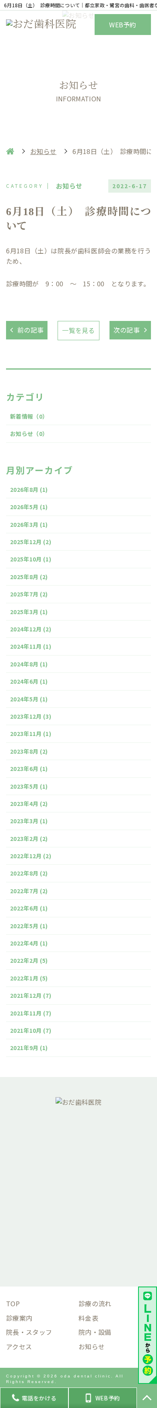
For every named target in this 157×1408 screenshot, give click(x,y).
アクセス (19, 1346)
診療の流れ (95, 1303)
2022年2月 (29, 960)
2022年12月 (30, 856)
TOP (13, 1303)
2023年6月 (29, 769)
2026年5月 (29, 507)
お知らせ (29, 434)
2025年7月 (29, 594)
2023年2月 (29, 839)
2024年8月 (29, 664)
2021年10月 (30, 1030)
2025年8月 (29, 577)
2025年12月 (30, 542)
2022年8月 (29, 873)
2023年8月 (29, 751)
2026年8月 (29, 489)
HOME (10, 151)
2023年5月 (29, 786)
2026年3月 (29, 524)
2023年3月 (29, 821)
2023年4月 (29, 804)
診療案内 (19, 1318)
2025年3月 (29, 612)
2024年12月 (30, 629)
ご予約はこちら (78, 1249)
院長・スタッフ (29, 1332)
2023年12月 (30, 716)
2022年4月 (29, 943)
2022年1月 (29, 978)
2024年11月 (30, 646)
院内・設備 (95, 1332)
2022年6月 (29, 908)
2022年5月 (29, 926)
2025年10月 (30, 559)
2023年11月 (30, 734)
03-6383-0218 (84, 1165)
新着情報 (29, 416)
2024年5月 (29, 699)
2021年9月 (29, 1048)
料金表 (88, 1318)
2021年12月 (30, 995)
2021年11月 (30, 1013)
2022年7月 (29, 891)
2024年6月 (29, 681)
